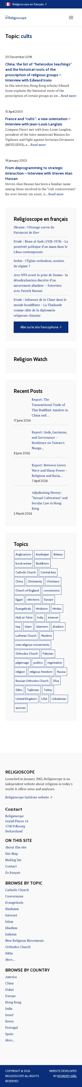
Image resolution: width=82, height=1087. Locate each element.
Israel (9, 1015)
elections (33, 599)
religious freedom (41, 672)
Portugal (11, 1027)
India (40, 617)
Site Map (11, 853)
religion (20, 672)
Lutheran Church (26, 636)
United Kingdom (26, 699)
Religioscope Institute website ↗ (29, 797)
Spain (9, 1034)
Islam (28, 626)
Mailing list (13, 860)
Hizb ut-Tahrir (24, 617)
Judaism (10, 934)
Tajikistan (33, 690)
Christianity (35, 581)
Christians (53, 581)
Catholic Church (26, 572)
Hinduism (42, 609)
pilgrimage (22, 663)
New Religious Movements (24, 940)
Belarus (58, 554)
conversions (52, 590)
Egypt (19, 599)
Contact (11, 866)
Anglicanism (23, 554)
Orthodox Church (27, 653)
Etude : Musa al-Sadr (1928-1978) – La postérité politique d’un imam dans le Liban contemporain (41, 246)
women (21, 708)
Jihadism (11, 928)
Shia (56, 681)
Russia (61, 672)
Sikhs (19, 690)
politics (38, 663)
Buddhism (42, 563)
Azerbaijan (42, 554)
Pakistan (48, 653)
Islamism (42, 626)
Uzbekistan (59, 699)
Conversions (14, 896)
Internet (53, 617)
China (19, 581)
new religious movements (32, 645)
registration (55, 663)
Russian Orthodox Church (32, 681)
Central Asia (48, 572)
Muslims (46, 636)
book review (23, 563)
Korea (9, 1021)
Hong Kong (13, 1002)
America (11, 977)
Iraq (18, 626)
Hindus (57, 609)
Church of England (27, 590)
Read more (68, 96)
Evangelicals (23, 609)
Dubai (9, 989)
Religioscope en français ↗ (29, 4)
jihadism (58, 626)
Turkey (48, 690)
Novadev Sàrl (67, 1076)
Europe (48, 599)
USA (44, 699)
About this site (15, 847)
